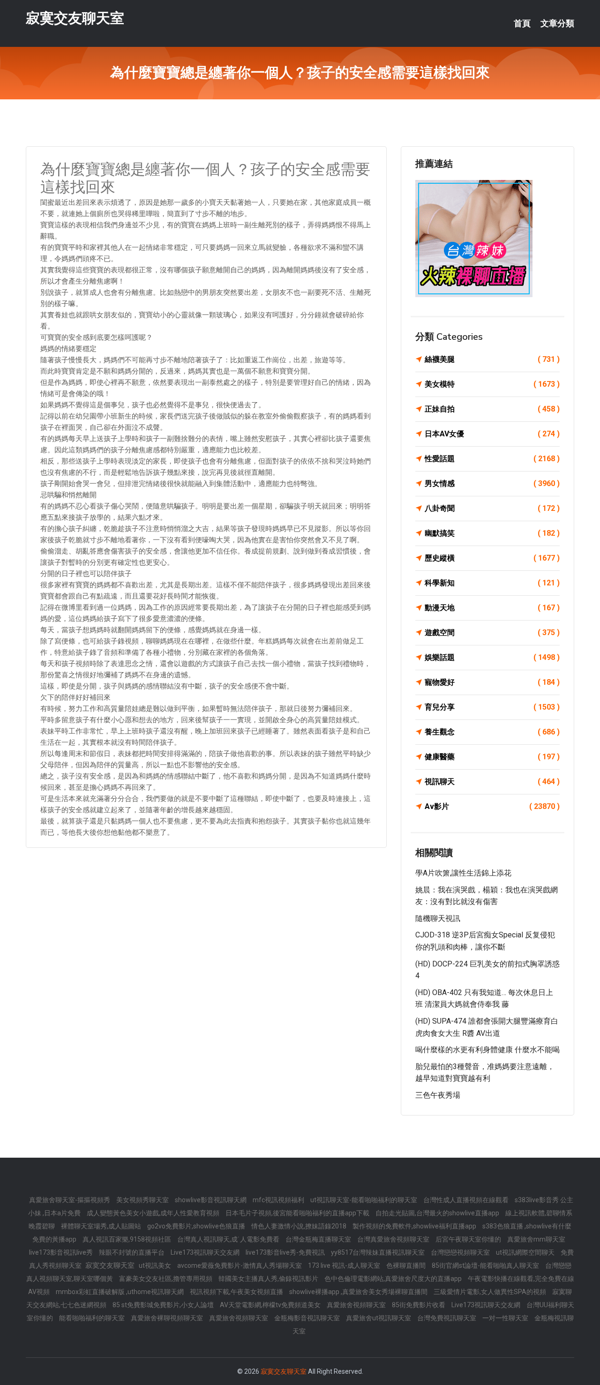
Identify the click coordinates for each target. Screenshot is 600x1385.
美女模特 (492, 384)
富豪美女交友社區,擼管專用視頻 (166, 1278)
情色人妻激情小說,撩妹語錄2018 (299, 1226)
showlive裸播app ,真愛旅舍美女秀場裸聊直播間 (359, 1291)
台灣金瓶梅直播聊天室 (318, 1239)
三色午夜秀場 (437, 1095)
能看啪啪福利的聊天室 (92, 1318)
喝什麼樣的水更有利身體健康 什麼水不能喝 (487, 1049)
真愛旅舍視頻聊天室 (357, 1305)
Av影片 (492, 806)
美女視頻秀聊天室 (143, 1200)
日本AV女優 (492, 433)
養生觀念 (492, 731)
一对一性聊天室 (506, 1318)
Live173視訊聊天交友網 (206, 1252)
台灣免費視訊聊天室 (447, 1318)
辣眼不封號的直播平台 (132, 1252)
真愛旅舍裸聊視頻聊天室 (167, 1318)
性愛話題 (492, 458)
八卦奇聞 (492, 508)
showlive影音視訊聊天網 (211, 1200)
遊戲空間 (492, 632)
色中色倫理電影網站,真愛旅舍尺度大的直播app (393, 1278)
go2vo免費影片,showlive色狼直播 (197, 1226)
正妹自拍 (492, 408)
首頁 (522, 23)
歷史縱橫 (492, 558)
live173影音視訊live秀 (61, 1252)
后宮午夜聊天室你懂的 (468, 1239)
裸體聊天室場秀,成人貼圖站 (101, 1226)
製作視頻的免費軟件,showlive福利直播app (415, 1226)
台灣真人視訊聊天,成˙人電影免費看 (229, 1239)
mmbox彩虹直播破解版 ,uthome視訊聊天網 (120, 1291)
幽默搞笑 (492, 533)
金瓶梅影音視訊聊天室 (307, 1318)
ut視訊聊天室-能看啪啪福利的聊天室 (364, 1200)
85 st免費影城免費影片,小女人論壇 (163, 1305)
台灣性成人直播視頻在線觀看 (466, 1200)
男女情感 (492, 483)
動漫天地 (492, 607)
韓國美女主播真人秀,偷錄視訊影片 (269, 1278)
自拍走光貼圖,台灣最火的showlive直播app (438, 1213)
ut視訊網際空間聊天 (526, 1252)
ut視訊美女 (155, 1265)
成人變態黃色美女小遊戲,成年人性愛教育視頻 (154, 1213)
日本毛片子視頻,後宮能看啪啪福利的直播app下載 (298, 1213)
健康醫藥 (492, 756)
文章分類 (557, 23)
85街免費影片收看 (419, 1305)
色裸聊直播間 (406, 1265)
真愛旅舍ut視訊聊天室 (379, 1318)
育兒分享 (492, 707)
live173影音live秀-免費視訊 (286, 1252)
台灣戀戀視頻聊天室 (461, 1252)
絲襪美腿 (492, 359)
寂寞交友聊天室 (75, 18)
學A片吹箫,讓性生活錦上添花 (463, 872)
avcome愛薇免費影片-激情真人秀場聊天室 (240, 1265)
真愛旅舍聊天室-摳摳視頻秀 (70, 1200)
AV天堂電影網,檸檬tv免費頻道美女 (271, 1305)
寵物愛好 (492, 682)
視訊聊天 (492, 781)
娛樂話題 (492, 657)
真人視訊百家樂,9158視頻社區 (127, 1239)
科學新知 (492, 582)
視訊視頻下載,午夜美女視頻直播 (237, 1291)
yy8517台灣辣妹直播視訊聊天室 (378, 1252)
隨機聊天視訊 (437, 918)
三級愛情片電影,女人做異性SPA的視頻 (491, 1291)
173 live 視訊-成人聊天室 (345, 1265)
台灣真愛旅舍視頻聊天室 (394, 1239)
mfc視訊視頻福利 (279, 1200)
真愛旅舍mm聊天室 (536, 1239)
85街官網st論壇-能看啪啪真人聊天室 (486, 1265)
